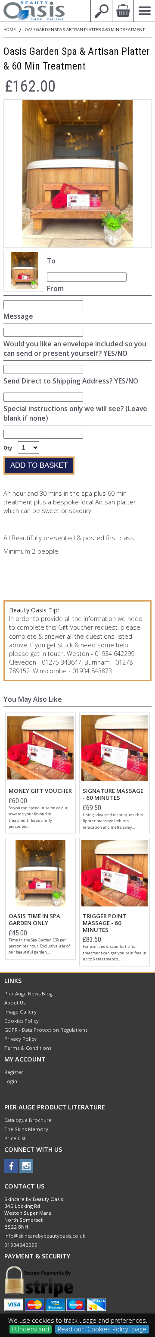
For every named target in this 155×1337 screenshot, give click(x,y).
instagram (26, 1166)
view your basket (122, 11)
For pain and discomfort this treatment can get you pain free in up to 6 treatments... (114, 953)
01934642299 (20, 1245)
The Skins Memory (26, 1129)
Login (10, 1081)
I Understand (30, 1329)
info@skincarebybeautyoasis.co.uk (44, 1235)
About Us (14, 1002)
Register (13, 1072)
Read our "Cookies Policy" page (102, 1329)
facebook (11, 1166)
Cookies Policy (21, 1020)
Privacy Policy (20, 1039)
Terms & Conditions (27, 1048)
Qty (7, 447)
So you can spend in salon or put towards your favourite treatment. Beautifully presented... (38, 817)
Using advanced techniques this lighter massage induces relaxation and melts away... (113, 821)
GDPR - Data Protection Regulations (45, 1030)
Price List (14, 1138)
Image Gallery (20, 1011)
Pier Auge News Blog (28, 993)
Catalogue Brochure (28, 1120)
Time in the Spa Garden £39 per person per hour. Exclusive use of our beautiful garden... (39, 946)
